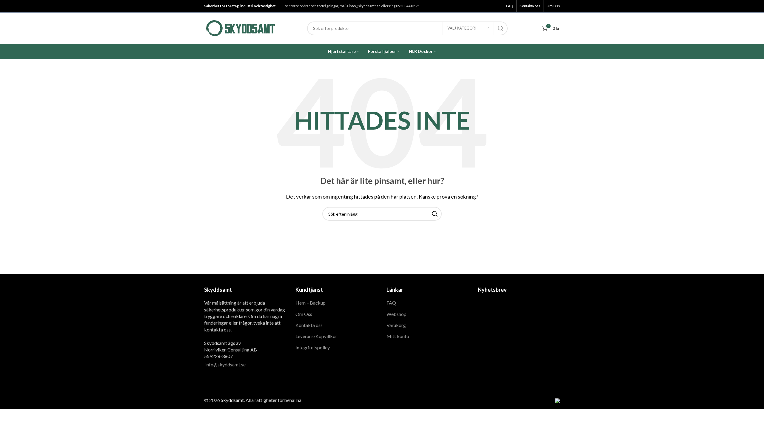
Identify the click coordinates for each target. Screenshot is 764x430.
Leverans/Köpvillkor (316, 336)
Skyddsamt (232, 400)
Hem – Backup (310, 302)
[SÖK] (501, 28)
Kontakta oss (309, 325)
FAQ (391, 302)
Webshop (396, 314)
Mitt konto (397, 336)
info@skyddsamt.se (225, 364)
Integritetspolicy (312, 347)
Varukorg (396, 325)
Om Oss (303, 314)
